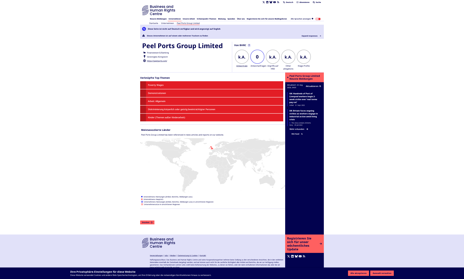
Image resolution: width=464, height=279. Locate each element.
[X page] (263, 2)
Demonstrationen (157, 93)
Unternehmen (175, 19)
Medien (173, 255)
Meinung (222, 19)
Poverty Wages (156, 85)
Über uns (241, 19)
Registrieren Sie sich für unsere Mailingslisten (267, 19)
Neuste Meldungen (158, 19)
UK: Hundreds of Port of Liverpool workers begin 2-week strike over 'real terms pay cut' (303, 98)
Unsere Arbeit (189, 19)
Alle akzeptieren (358, 273)
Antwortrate (241, 66)
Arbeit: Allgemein (156, 101)
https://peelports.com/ (157, 61)
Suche (318, 2)
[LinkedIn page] (267, 2)
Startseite (153, 23)
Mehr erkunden (297, 129)
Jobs (166, 255)
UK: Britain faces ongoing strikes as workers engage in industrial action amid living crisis (303, 115)
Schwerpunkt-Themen (206, 19)
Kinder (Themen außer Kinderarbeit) (166, 117)
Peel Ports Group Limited (188, 23)
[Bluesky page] (270, 2)
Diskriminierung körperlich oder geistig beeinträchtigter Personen (181, 109)
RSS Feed (295, 134)
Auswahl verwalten (382, 273)
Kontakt (203, 255)
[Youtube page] (274, 2)
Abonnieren (304, 2)
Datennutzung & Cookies (188, 255)
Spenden (231, 19)
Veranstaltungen (156, 255)
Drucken (145, 222)
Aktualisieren (312, 86)
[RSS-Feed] (278, 2)
